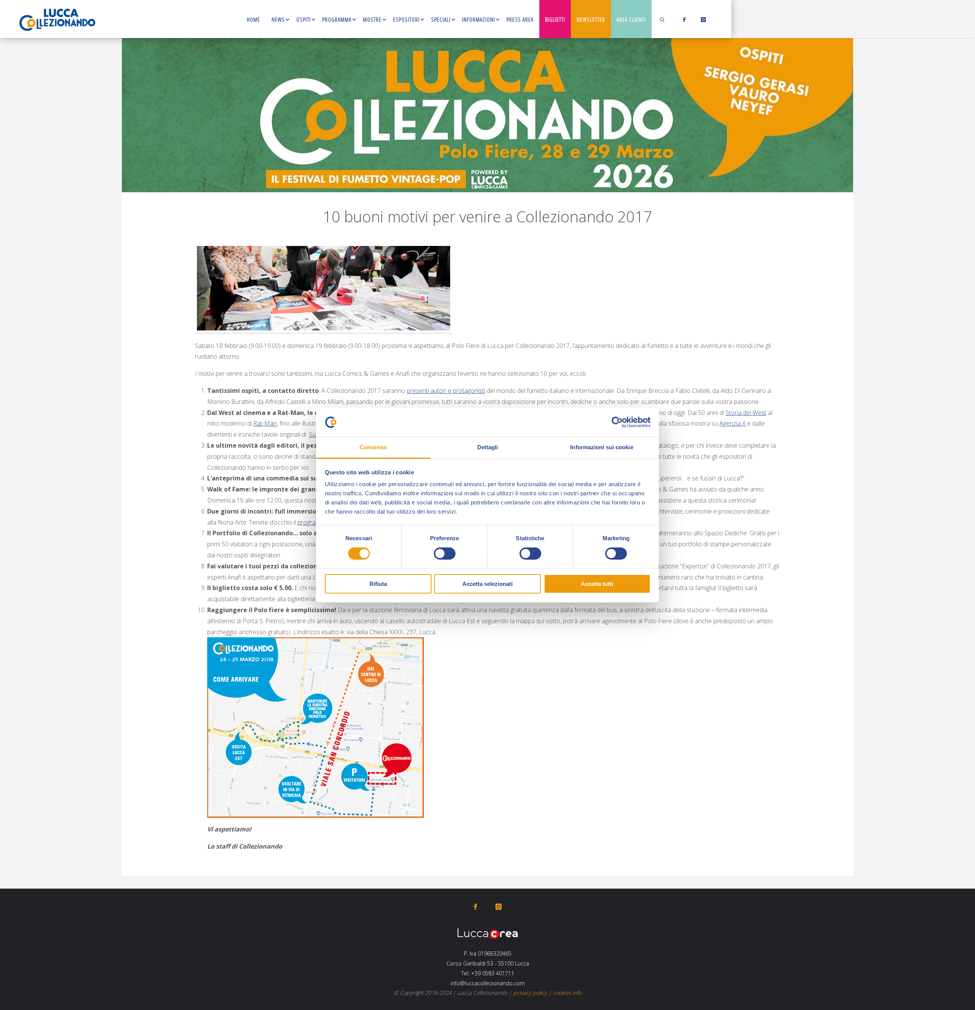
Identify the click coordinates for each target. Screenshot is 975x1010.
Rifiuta (378, 584)
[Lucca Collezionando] (57, 19)
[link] (663, 19)
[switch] (445, 553)
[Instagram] (702, 19)
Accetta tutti (597, 584)
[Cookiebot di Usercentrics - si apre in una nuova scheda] (617, 422)
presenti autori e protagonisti (446, 390)
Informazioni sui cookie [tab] (601, 447)
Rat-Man (265, 423)
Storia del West (746, 412)
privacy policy (530, 992)
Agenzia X (732, 423)
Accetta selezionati (487, 584)
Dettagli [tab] (487, 447)
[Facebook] (683, 19)
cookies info (567, 992)
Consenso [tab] (373, 447)
